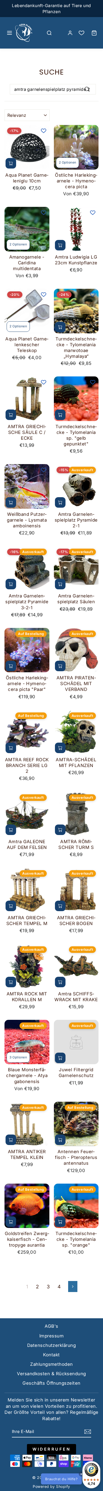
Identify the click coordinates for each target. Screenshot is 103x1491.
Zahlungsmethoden (51, 1364)
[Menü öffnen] (9, 33)
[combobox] (53, 89)
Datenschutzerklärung (51, 1345)
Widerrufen (51, 1449)
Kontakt (51, 1354)
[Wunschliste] (81, 33)
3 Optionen (18, 1057)
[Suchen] (49, 33)
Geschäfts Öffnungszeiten (51, 1383)
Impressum (51, 1335)
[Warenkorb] (94, 33)
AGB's (51, 1326)
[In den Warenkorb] (11, 163)
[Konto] (70, 33)
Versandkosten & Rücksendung (51, 1373)
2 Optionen (67, 162)
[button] (70, 1479)
